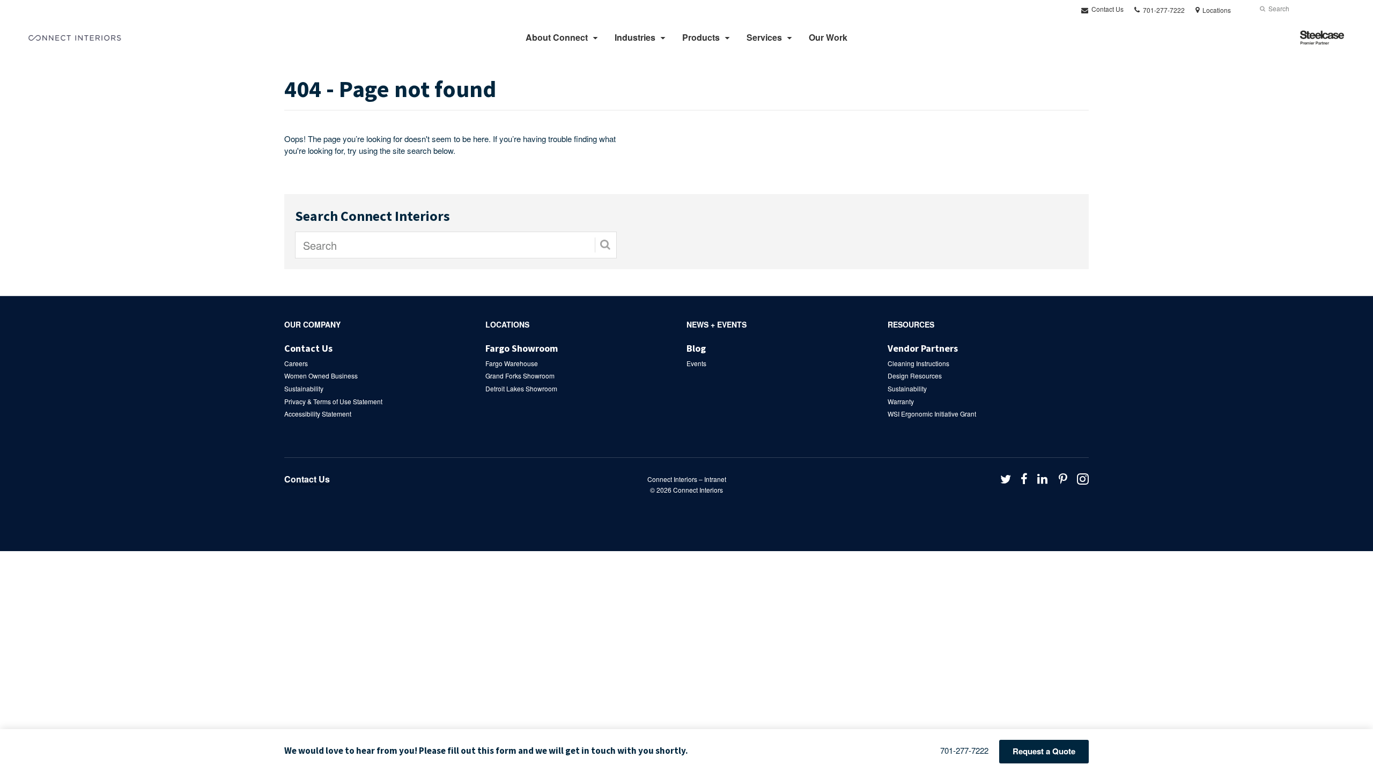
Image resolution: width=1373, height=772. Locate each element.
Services (764, 37)
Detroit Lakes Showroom (521, 388)
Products (701, 37)
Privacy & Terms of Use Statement (333, 401)
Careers (296, 363)
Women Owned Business (321, 375)
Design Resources (915, 375)
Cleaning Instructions (918, 363)
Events (696, 363)
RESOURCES (911, 324)
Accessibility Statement (317, 413)
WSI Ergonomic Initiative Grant (932, 413)
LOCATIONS (507, 324)
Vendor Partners (923, 348)
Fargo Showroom (521, 348)
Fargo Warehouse (511, 363)
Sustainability (303, 388)
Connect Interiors (698, 489)
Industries (635, 37)
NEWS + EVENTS (716, 324)
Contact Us (1107, 8)
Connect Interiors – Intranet (686, 479)
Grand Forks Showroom (520, 375)
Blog (696, 348)
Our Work (828, 37)
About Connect (557, 37)
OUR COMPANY (312, 324)
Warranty (901, 401)
